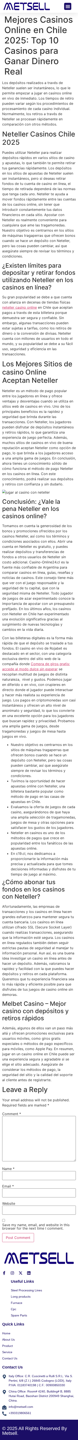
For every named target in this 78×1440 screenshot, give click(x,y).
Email (8, 1186)
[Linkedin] (29, 1273)
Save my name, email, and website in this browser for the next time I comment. (36, 1226)
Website (8, 1203)
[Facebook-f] (4, 1273)
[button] (67, 6)
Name (8, 1168)
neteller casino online (19, 307)
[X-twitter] (21, 1273)
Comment (11, 1114)
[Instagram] (12, 1273)
